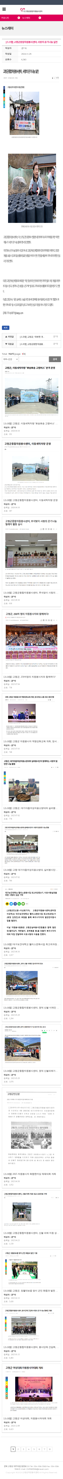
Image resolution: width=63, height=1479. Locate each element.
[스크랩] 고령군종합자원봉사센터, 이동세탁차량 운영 (31, 500)
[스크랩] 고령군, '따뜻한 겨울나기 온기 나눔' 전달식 (33, 337)
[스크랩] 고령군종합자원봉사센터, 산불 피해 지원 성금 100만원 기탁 (31, 1233)
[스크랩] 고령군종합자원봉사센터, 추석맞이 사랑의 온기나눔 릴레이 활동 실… (31, 593)
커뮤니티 (5, 18)
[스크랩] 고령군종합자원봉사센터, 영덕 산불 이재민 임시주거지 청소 (31, 1007)
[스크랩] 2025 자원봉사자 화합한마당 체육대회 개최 (30, 1174)
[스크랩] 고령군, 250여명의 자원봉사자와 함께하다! (30, 677)
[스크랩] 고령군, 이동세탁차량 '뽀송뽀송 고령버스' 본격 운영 (31, 423)
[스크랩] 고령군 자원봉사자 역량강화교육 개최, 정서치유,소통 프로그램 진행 (31, 741)
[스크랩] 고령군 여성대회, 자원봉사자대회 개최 (28, 1418)
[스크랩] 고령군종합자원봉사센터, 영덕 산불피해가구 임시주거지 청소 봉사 (31, 1071)
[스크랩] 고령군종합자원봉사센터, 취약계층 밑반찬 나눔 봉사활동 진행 (33, 344)
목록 (6, 327)
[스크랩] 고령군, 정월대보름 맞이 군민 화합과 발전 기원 (31, 1291)
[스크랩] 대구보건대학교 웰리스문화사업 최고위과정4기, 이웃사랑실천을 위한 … (31, 944)
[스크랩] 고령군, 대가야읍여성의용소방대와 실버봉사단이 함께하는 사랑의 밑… (31, 808)
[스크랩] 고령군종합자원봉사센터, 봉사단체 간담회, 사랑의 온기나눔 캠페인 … (31, 1347)
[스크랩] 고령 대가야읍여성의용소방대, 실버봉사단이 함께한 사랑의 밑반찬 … (31, 870)
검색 (55, 359)
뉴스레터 (26, 18)
